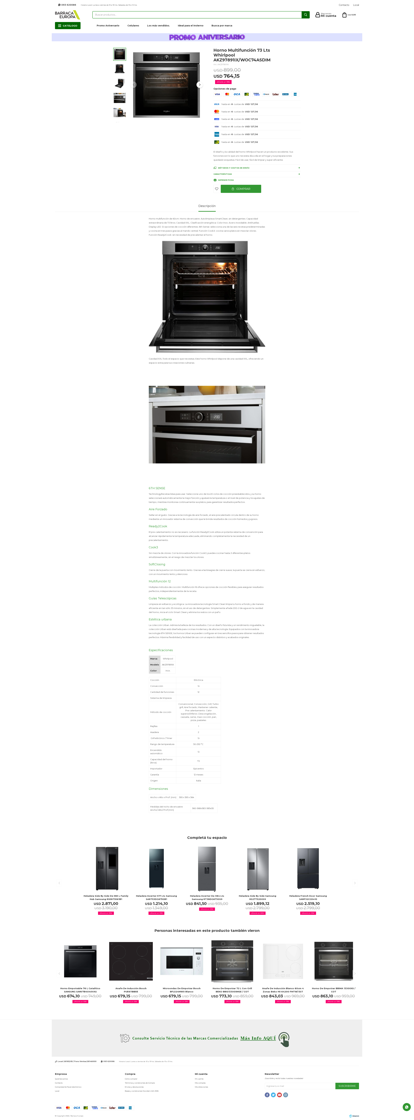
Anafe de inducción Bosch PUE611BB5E (131, 990)
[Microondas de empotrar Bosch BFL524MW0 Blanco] (181, 961)
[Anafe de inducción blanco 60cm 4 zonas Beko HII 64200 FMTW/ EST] (283, 961)
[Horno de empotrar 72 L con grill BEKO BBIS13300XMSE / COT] (232, 961)
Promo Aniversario (108, 25)
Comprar (243, 188)
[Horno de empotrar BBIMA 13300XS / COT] (333, 961)
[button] (199, 84)
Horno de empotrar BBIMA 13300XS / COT (333, 990)
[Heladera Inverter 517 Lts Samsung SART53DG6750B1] (156, 869)
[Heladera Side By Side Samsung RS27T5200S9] (258, 869)
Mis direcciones (201, 1087)
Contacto (344, 5)
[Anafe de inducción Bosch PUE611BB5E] (131, 961)
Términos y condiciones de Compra (140, 1083)
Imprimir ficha (226, 180)
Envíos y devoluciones (134, 1087)
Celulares (133, 25)
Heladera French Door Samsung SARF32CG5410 (308, 897)
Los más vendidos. (158, 25)
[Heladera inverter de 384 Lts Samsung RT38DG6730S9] (207, 869)
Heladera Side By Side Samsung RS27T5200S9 (257, 897)
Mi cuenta (199, 1079)
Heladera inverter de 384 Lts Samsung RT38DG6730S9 (207, 897)
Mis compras (200, 1083)
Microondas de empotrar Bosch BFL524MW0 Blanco (182, 990)
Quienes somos (61, 1079)
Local (356, 5)
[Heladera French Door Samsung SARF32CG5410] (308, 869)
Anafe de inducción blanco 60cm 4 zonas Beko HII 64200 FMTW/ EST (283, 990)
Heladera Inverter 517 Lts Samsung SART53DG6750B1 (156, 897)
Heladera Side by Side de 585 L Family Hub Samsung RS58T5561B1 (106, 897)
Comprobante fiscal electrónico (68, 1087)
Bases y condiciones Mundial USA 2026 (141, 1091)
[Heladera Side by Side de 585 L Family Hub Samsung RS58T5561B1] (106, 869)
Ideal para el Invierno (190, 25)
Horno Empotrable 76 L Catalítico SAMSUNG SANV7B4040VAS (80, 990)
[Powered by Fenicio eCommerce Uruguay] (354, 1116)
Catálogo (70, 25)
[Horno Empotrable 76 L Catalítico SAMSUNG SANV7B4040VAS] (80, 961)
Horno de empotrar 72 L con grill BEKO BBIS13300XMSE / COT (232, 990)
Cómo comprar (131, 1079)
